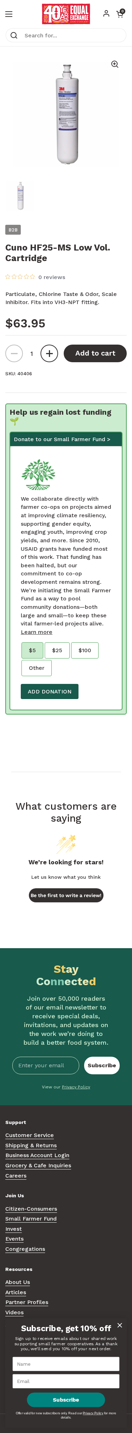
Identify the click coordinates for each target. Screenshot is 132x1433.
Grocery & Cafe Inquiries (38, 1165)
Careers (15, 1175)
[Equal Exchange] (66, 14)
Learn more (36, 632)
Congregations (25, 1249)
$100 (84, 650)
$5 (32, 650)
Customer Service (29, 1135)
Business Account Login (37, 1155)
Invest (13, 1228)
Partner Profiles (26, 1302)
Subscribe (102, 1065)
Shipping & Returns (31, 1145)
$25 (57, 650)
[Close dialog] (120, 1325)
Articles (15, 1292)
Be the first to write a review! (66, 895)
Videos (14, 1312)
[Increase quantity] (49, 353)
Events (14, 1238)
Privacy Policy (76, 1087)
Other (36, 668)
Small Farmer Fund (31, 1218)
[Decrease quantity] (14, 353)
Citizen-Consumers (31, 1208)
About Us (17, 1282)
